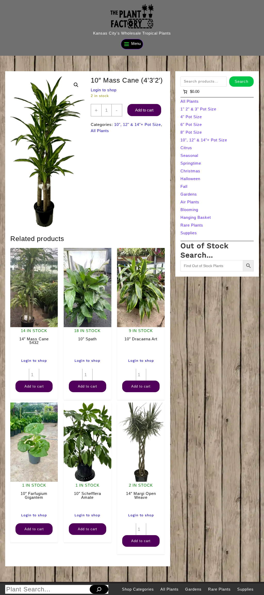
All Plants (100, 130)
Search (241, 81)
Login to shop (104, 90)
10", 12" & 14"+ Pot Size (137, 124)
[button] (76, 85)
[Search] (99, 589)
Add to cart (144, 110)
